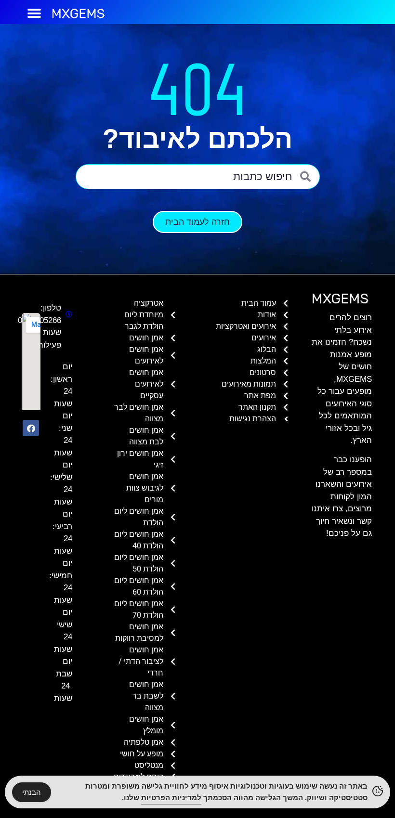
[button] (34, 13)
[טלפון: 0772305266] (66, 314)
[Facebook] (31, 428)
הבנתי (31, 792)
